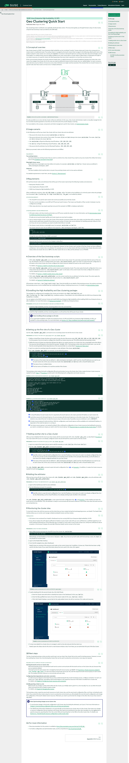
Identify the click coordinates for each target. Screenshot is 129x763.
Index (6, 9)
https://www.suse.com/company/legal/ (42, 38)
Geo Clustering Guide (74, 728)
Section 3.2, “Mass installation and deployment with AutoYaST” (78, 320)
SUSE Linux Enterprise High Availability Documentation (20, 9)
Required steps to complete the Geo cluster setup (83, 427)
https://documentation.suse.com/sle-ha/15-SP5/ (70, 726)
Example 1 (76, 467)
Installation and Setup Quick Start (43, 159)
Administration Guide (82, 124)
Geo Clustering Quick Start (48, 9)
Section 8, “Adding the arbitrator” (46, 280)
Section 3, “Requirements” (59, 173)
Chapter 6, (51, 681)
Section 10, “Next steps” (82, 346)
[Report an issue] (99, 23)
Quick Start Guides (38, 9)
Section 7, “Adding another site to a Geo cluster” (50, 274)
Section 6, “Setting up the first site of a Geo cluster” (50, 265)
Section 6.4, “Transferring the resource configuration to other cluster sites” (49, 713)
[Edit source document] (102, 23)
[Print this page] (114, 65)
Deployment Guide (54, 301)
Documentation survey (114, 15)
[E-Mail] (110, 65)
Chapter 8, (45, 689)
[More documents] (1, 12)
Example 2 (41, 469)
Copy (100, 230)
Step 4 (37, 373)
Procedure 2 (44, 373)
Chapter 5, (49, 706)
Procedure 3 (98, 437)
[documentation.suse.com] (2, 10)
